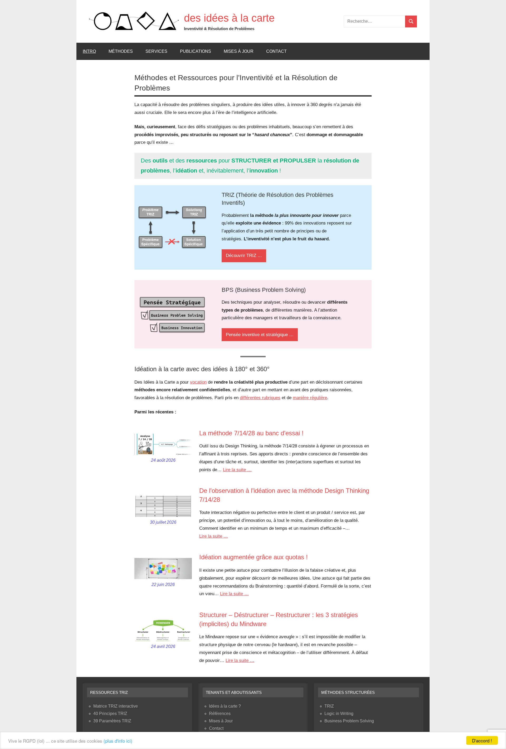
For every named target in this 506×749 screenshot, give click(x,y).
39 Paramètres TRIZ (112, 721)
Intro (89, 51)
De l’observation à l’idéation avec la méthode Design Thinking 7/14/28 (284, 495)
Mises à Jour (239, 51)
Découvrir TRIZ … (244, 255)
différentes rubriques (260, 397)
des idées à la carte (229, 18)
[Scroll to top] (495, 738)
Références (220, 713)
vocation (198, 382)
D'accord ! (482, 740)
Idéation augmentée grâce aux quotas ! (253, 557)
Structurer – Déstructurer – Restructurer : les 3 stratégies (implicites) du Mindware (278, 619)
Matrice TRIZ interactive (115, 706)
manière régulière (310, 397)
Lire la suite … (237, 469)
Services (156, 51)
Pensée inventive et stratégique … (260, 334)
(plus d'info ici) (118, 740)
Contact (276, 51)
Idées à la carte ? (225, 706)
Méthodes (121, 51)
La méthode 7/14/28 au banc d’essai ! (251, 433)
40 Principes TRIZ (110, 713)
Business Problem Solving (349, 721)
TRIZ (329, 706)
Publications (195, 51)
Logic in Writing (338, 713)
